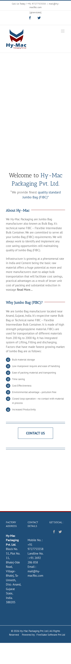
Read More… (25, 289)
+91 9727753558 (36, 3)
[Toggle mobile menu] (63, 31)
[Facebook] (54, 531)
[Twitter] (60, 531)
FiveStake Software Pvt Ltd (50, 634)
